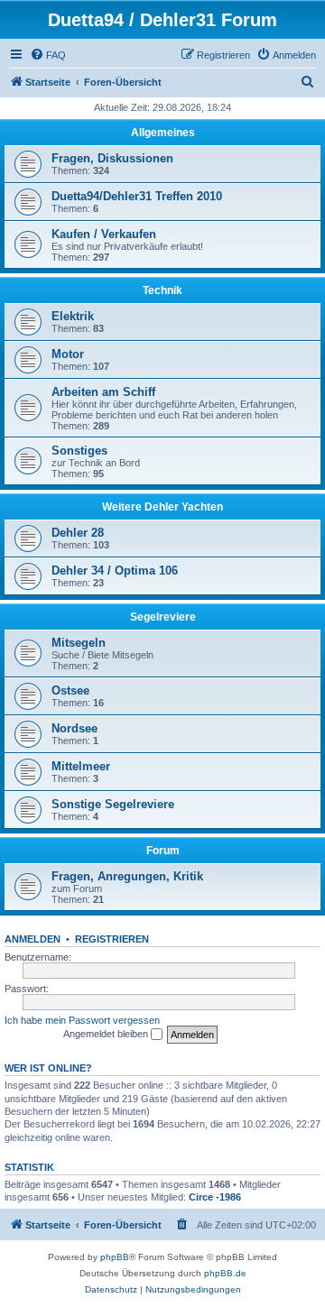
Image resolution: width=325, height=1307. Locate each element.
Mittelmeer (80, 766)
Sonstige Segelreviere (112, 804)
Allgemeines (163, 132)
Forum (163, 850)
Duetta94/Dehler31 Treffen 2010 (136, 196)
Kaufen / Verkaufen (103, 234)
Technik (162, 290)
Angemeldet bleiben (107, 1033)
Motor (67, 354)
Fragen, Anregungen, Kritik (127, 876)
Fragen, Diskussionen (112, 158)
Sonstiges (79, 450)
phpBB (114, 1257)
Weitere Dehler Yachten (162, 507)
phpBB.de (225, 1273)
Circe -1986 (215, 1197)
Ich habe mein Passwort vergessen (82, 1020)
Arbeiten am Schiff (103, 392)
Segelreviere (163, 617)
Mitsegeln (78, 642)
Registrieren (112, 939)
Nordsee (74, 728)
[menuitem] (48, 55)
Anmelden (32, 939)
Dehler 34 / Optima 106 (114, 570)
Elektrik (72, 316)
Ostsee (70, 690)
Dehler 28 (77, 532)
